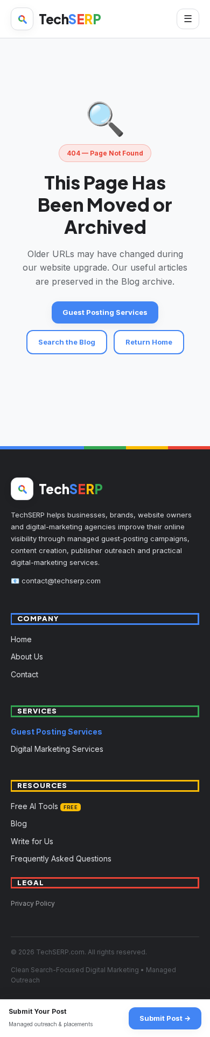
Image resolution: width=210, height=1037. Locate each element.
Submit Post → (165, 1018)
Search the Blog (66, 342)
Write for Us (32, 841)
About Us (27, 656)
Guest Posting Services (105, 312)
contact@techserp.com (61, 580)
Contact (24, 674)
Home (21, 639)
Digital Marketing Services (57, 748)
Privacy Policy (33, 903)
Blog (19, 823)
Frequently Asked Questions (61, 858)
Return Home (148, 342)
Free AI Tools (44, 806)
